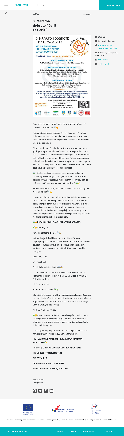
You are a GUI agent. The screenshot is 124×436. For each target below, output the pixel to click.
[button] (111, 5)
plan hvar (21, 4)
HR (38, 5)
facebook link (103, 64)
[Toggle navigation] (5, 5)
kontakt (73, 431)
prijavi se (109, 431)
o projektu (59, 431)
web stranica (102, 59)
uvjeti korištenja (88, 431)
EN (44, 5)
